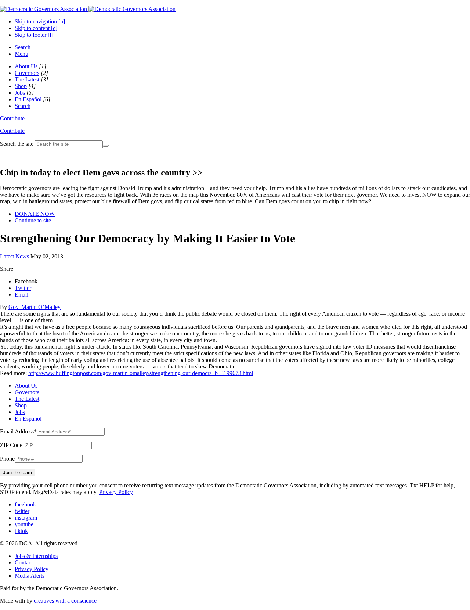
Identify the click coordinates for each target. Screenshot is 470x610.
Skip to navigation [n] (40, 21)
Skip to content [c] (36, 28)
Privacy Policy (116, 492)
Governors (27, 73)
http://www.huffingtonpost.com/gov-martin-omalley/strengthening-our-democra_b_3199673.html (140, 373)
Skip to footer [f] (34, 35)
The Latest (27, 79)
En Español (28, 99)
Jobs (20, 93)
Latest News (14, 256)
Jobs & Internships (36, 556)
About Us (26, 66)
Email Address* (18, 431)
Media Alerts (29, 576)
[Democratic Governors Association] (88, 9)
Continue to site (33, 220)
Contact (24, 562)
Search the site (16, 144)
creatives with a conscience (65, 601)
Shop (21, 86)
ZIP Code (11, 445)
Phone (7, 458)
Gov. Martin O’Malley (34, 307)
